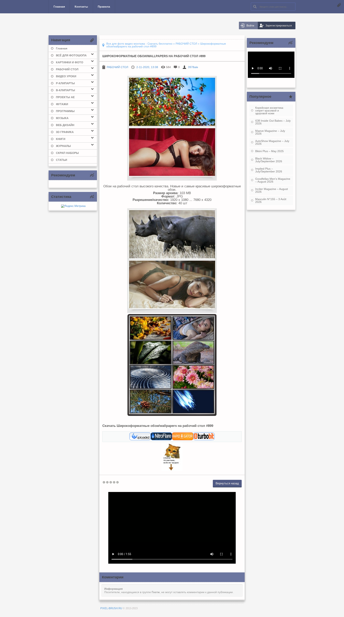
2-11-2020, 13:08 (147, 67)
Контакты (81, 6)
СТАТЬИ (61, 159)
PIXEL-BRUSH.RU (111, 608)
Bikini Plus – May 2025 (269, 151)
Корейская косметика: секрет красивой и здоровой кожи (269, 110)
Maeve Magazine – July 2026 (270, 132)
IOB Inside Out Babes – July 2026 (273, 122)
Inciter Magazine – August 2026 (271, 190)
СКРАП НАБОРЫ (67, 152)
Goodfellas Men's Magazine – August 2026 (272, 180)
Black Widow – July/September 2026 (268, 160)
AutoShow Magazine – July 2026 (272, 142)
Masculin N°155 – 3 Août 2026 (270, 200)
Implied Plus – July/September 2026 (268, 170)
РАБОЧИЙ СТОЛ (117, 67)
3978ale (193, 67)
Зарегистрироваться (278, 25)
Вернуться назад (227, 483)
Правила (104, 6)
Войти (250, 25)
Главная (59, 6)
